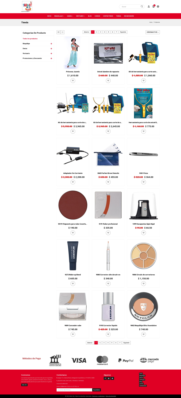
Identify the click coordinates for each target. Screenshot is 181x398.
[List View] (62, 32)
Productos (157, 22)
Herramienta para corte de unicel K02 (144, 122)
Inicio (151, 22)
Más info (24, 385)
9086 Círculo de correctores (143, 275)
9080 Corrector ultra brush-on (108, 275)
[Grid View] (58, 32)
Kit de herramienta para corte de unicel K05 (110, 122)
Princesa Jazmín (73, 72)
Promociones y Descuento (32, 58)
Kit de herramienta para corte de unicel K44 (75, 122)
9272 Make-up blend (73, 275)
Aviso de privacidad (111, 396)
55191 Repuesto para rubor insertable (73, 224)
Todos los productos (30, 39)
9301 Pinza (143, 173)
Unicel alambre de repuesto (108, 72)
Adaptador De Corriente (72, 173)
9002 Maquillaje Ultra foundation (143, 325)
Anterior (86, 32)
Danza (25, 48)
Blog (141, 381)
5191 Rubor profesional (108, 224)
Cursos (141, 383)
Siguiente (123, 32)
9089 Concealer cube (73, 325)
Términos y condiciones (98, 396)
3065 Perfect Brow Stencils (108, 173)
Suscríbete (96, 390)
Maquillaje (26, 43)
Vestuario (26, 53)
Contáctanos (143, 385)
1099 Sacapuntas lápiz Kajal (144, 224)
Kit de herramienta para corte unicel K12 (145, 72)
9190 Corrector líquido (108, 325)
